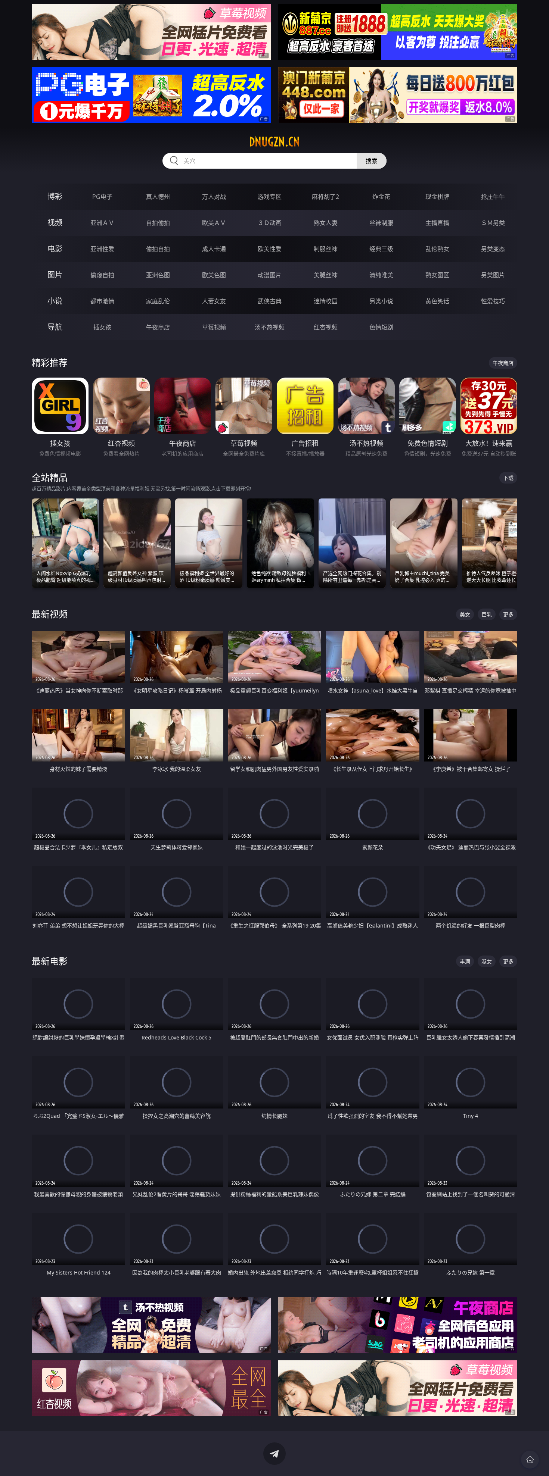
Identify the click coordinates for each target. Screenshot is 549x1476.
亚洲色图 (158, 275)
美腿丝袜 (326, 275)
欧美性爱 (270, 249)
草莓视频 (214, 327)
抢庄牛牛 (493, 197)
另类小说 (381, 301)
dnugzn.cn (274, 141)
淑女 (486, 961)
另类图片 (493, 275)
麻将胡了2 (325, 197)
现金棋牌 (437, 197)
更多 (508, 614)
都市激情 (102, 301)
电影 (54, 249)
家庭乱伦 (158, 301)
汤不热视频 (270, 327)
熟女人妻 (326, 223)
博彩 (54, 196)
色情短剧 (381, 327)
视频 (54, 223)
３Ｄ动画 (270, 223)
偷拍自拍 (158, 249)
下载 (508, 477)
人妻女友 (214, 301)
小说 (54, 301)
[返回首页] (530, 1460)
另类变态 (493, 249)
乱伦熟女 (437, 249)
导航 (54, 327)
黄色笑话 (437, 301)
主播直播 (437, 223)
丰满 (465, 961)
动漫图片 (270, 275)
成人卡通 (214, 249)
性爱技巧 (493, 301)
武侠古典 (270, 301)
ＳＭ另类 (493, 223)
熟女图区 (437, 275)
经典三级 (381, 249)
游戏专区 (270, 197)
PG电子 (102, 197)
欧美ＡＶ (214, 223)
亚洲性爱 (102, 249)
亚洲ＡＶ (102, 223)
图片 (54, 275)
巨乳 (486, 614)
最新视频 (50, 614)
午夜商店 (158, 327)
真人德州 (158, 197)
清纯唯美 (381, 275)
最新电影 (50, 961)
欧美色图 (214, 275)
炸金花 (381, 197)
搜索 (372, 161)
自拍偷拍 (158, 223)
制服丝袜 (326, 249)
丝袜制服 (381, 223)
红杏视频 (326, 327)
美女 (465, 614)
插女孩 (102, 327)
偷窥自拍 (102, 275)
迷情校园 (326, 301)
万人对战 (214, 197)
